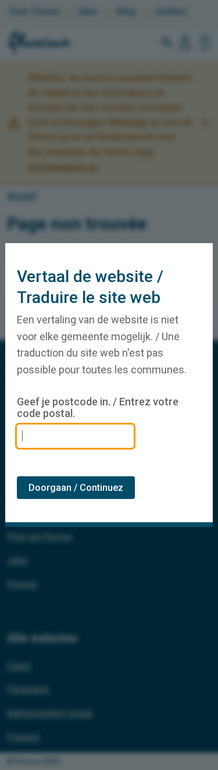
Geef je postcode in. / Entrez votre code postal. (97, 407)
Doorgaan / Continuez (75, 487)
